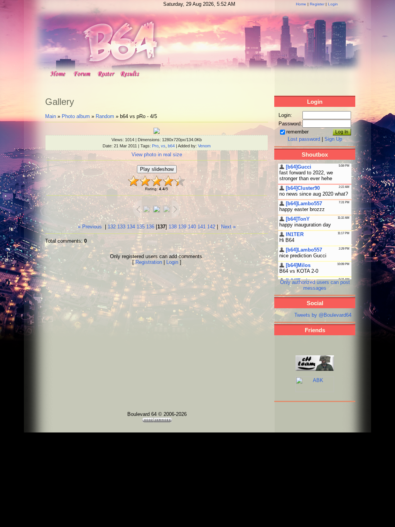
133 (121, 227)
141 (202, 227)
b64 (171, 146)
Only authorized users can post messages (315, 285)
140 (192, 227)
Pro (155, 146)
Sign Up (333, 139)
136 (150, 227)
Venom (204, 146)
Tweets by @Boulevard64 (322, 315)
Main (50, 116)
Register (317, 4)
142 (211, 227)
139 (182, 227)
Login (333, 4)
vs (163, 146)
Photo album (76, 116)
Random (105, 116)
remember (297, 132)
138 (173, 227)
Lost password (304, 139)
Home (301, 4)
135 (141, 227)
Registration (148, 262)
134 (131, 227)
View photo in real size (157, 154)
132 (112, 227)
